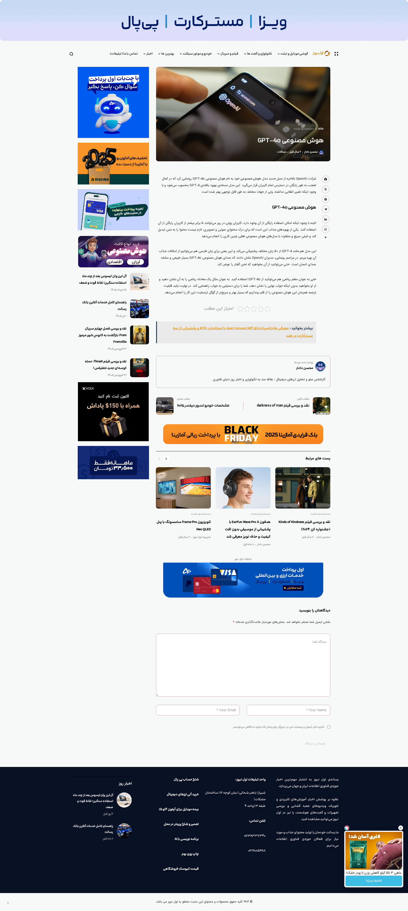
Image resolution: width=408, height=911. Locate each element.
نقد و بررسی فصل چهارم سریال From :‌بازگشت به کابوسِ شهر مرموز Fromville (103, 335)
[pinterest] (325, 199)
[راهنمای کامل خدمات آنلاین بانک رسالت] (139, 308)
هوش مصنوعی (250, 178)
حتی (313, 279)
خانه (321, 129)
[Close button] (400, 827)
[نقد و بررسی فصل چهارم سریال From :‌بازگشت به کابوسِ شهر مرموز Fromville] (139, 334)
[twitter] (325, 189)
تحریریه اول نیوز (202, 537)
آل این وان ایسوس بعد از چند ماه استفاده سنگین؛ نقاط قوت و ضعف (93, 801)
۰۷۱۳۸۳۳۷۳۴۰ (255, 835)
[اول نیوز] (323, 53)
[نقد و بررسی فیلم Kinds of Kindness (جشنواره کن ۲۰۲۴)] (302, 488)
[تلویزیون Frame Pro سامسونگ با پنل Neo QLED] (183, 488)
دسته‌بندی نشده (304, 129)
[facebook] (325, 179)
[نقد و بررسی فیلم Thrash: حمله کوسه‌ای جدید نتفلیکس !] (139, 367)
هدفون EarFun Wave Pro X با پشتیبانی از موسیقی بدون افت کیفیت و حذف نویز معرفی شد (248, 529)
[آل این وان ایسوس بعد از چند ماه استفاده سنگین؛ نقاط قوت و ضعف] (139, 282)
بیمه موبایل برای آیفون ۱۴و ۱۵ (179, 809)
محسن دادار (311, 152)
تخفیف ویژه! (374, 880)
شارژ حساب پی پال (186, 779)
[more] (325, 237)
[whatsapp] (325, 229)
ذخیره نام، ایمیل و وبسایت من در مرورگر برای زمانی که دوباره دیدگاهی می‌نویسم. (278, 727)
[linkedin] (325, 219)
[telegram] (325, 209)
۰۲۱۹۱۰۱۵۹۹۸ (257, 850)
